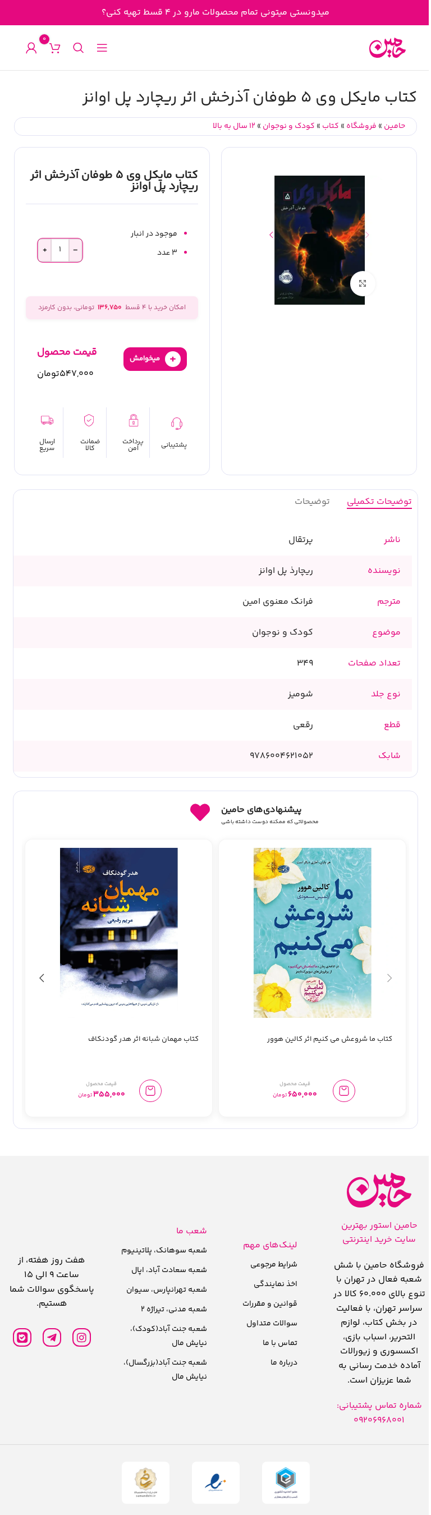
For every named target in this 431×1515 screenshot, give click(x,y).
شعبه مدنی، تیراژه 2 (174, 1309)
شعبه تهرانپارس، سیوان (166, 1290)
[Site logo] (387, 48)
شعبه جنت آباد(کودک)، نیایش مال (168, 1336)
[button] (367, 234)
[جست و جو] (78, 47)
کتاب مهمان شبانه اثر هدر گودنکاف (143, 1039)
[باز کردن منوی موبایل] (102, 47)
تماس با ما (280, 1343)
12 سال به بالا (234, 126)
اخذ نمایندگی (275, 1284)
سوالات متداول (271, 1323)
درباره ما (283, 1363)
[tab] (379, 501)
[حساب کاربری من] (31, 47)
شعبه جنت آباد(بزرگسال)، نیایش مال (165, 1370)
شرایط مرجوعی (273, 1265)
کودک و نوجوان (289, 126)
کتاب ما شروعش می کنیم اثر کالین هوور (329, 1039)
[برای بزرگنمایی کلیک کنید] (362, 283)
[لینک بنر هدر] (215, 12)
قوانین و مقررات (269, 1304)
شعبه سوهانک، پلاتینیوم (164, 1251)
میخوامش (153, 359)
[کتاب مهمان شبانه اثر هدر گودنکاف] (119, 933)
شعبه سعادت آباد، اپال (169, 1270)
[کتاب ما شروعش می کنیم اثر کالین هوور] (312, 933)
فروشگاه (361, 126)
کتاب (330, 126)
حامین (394, 126)
